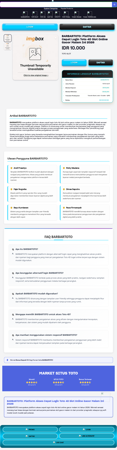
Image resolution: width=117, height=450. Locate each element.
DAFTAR (87, 27)
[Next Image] (56, 58)
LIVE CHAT (60, 443)
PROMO (32, 429)
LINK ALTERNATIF (88, 436)
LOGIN (30, 27)
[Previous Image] (14, 58)
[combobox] (56, 4)
